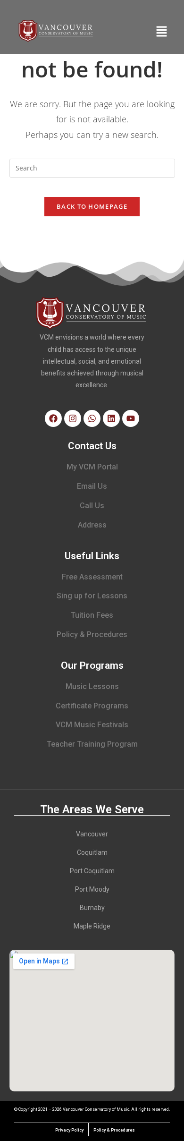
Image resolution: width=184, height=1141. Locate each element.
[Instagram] (72, 418)
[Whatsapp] (92, 418)
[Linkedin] (111, 418)
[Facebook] (53, 418)
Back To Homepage (92, 206)
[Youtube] (130, 418)
